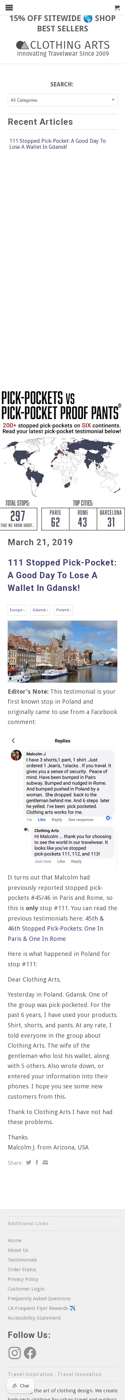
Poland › (63, 610)
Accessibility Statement (34, 1318)
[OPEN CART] (117, 7)
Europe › (17, 610)
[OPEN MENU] (9, 7)
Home (15, 1241)
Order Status (22, 1270)
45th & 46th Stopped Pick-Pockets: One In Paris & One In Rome (56, 928)
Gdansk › (40, 610)
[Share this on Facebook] (36, 1162)
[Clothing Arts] (63, 49)
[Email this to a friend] (44, 1162)
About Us (18, 1250)
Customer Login (26, 1289)
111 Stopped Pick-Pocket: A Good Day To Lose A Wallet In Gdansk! (57, 144)
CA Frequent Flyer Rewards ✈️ (42, 1308)
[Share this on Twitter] (27, 1162)
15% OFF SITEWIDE (45, 18)
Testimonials (22, 1260)
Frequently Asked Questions (39, 1299)
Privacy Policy (23, 1279)
